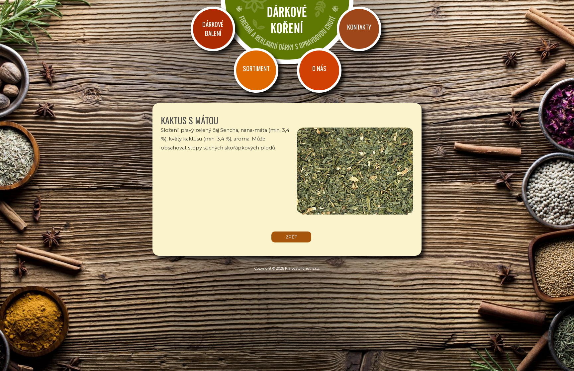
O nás (319, 68)
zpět (291, 236)
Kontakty (359, 26)
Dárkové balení (213, 29)
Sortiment (256, 68)
